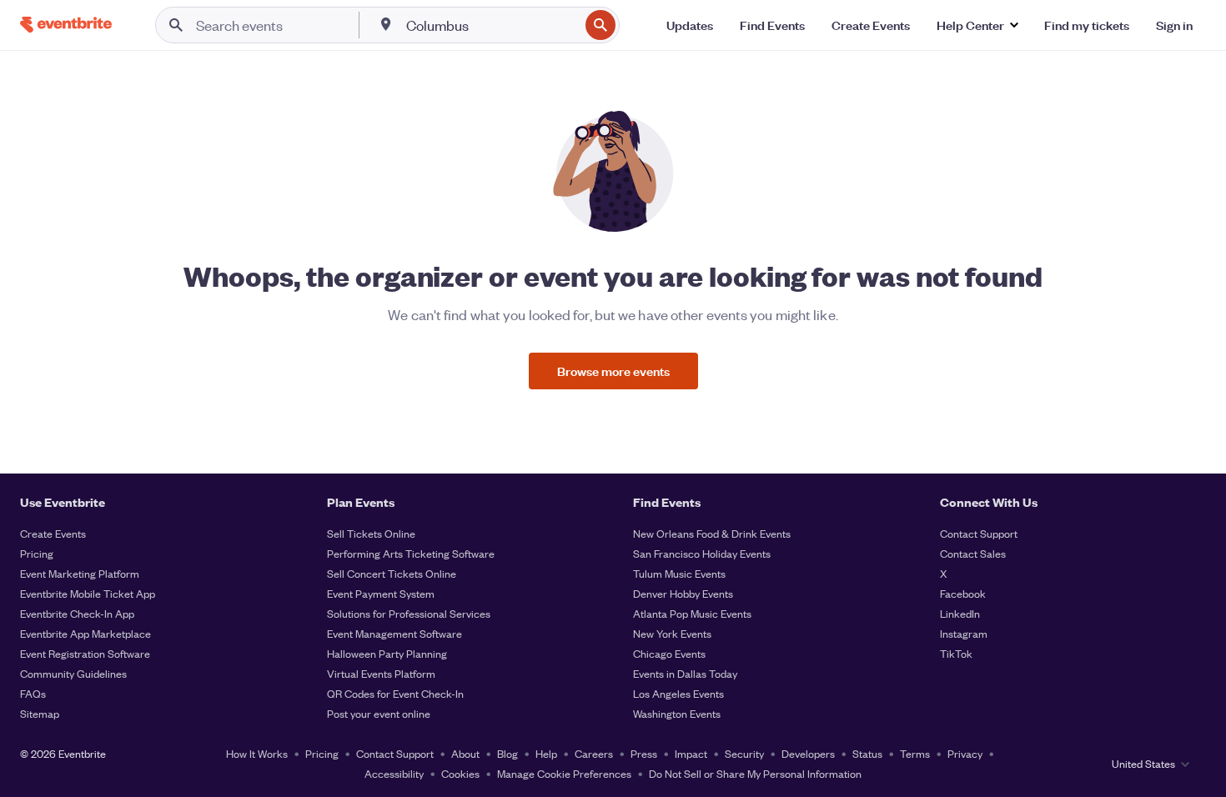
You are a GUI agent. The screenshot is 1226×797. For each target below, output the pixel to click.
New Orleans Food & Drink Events (712, 533)
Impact (691, 753)
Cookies (460, 773)
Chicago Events (669, 653)
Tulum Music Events (679, 573)
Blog (507, 753)
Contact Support (978, 533)
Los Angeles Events (678, 693)
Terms (915, 753)
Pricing (36, 553)
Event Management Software (394, 633)
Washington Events (677, 713)
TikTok (956, 653)
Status (867, 753)
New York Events (672, 633)
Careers (594, 753)
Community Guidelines (73, 673)
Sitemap (39, 713)
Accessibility (394, 773)
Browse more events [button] (613, 370)
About (465, 753)
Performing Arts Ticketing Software (411, 553)
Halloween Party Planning (387, 653)
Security (744, 753)
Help (546, 753)
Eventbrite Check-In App (77, 613)
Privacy (964, 753)
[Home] (66, 25)
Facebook (963, 593)
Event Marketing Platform (79, 573)
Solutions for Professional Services (408, 613)
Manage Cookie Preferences (564, 773)
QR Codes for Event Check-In (395, 693)
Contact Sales (973, 553)
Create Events (53, 533)
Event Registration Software (85, 653)
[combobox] (490, 25)
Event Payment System (381, 593)
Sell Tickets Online (371, 533)
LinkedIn (960, 613)
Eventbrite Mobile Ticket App (87, 593)
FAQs (33, 693)
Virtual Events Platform (381, 673)
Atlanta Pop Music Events (692, 613)
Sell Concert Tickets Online (391, 573)
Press (644, 753)
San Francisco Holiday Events (702, 553)
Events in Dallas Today (685, 673)
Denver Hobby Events (683, 593)
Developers (808, 753)
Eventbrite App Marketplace (85, 633)
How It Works (257, 753)
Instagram (963, 633)
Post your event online (378, 713)
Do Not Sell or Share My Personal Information (755, 773)
